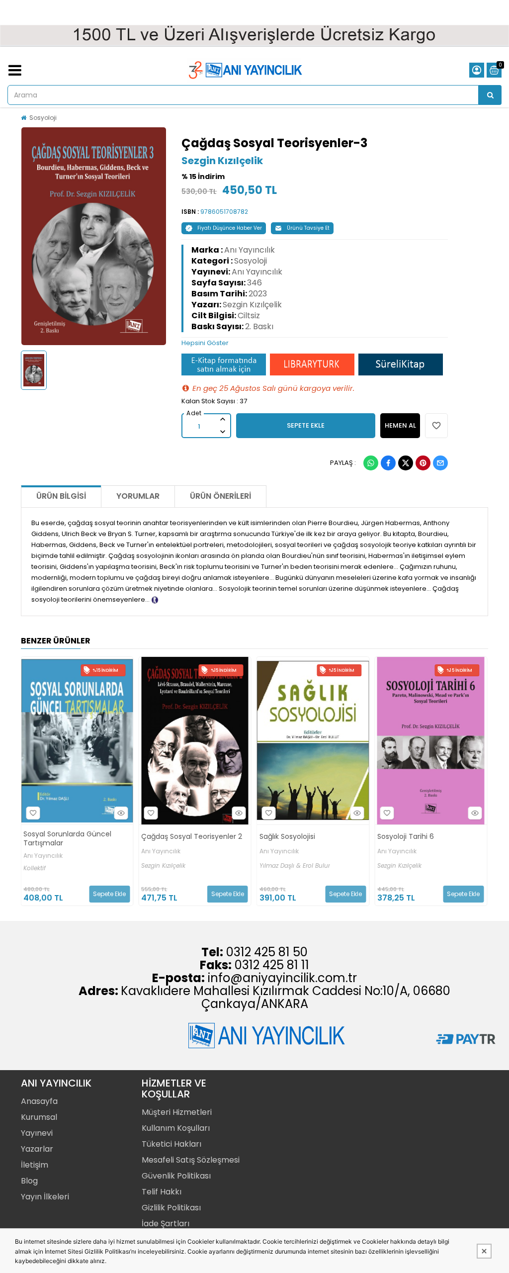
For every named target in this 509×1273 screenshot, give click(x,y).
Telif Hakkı (161, 1191)
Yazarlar (37, 1149)
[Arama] (490, 95)
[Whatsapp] (370, 462)
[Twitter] (405, 462)
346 (254, 282)
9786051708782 (224, 211)
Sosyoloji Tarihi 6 (307, 836)
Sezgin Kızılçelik (222, 161)
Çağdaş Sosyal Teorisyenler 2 (94, 836)
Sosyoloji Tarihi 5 (426, 836)
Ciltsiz (249, 315)
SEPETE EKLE (306, 425)
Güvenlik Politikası (176, 1176)
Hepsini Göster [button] (205, 343)
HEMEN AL (400, 425)
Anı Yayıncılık (249, 250)
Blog (29, 1180)
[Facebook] (388, 462)
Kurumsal (39, 1117)
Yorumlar (138, 496)
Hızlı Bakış (23, 813)
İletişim (34, 1165)
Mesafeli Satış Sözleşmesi (191, 1160)
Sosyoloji (43, 117)
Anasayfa (39, 1101)
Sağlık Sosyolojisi (189, 836)
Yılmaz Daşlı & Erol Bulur (197, 866)
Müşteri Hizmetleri (177, 1112)
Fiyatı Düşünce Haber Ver (229, 228)
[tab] (314, 343)
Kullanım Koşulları (176, 1128)
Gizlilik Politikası (171, 1207)
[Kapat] (484, 1251)
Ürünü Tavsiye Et (308, 228)
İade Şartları (165, 1223)
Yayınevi (37, 1133)
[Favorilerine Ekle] (53, 813)
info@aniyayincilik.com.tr (282, 978)
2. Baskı (259, 326)
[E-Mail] (440, 462)
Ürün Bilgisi (61, 496)
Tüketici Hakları (171, 1144)
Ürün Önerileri (220, 496)
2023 (258, 293)
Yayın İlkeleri (45, 1196)
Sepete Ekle (129, 894)
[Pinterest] (423, 462)
